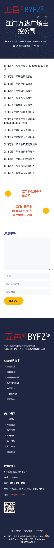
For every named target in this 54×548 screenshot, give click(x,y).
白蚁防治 (11, 372)
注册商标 (11, 435)
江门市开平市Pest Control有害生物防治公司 (22, 211)
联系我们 (11, 452)
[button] (38, 17)
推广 (39, 45)
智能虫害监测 (13, 382)
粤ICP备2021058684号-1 (32, 541)
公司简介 (11, 419)
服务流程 (11, 430)
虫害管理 (11, 366)
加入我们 (11, 446)
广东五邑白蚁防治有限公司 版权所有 (27, 536)
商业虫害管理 (13, 377)
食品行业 (11, 388)
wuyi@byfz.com (17, 494)
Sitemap (38, 530)
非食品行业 (12, 393)
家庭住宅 (11, 399)
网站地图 (28, 530)
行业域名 (11, 441)
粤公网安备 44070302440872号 (29, 538)
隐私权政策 (16, 530)
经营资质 (11, 424)
